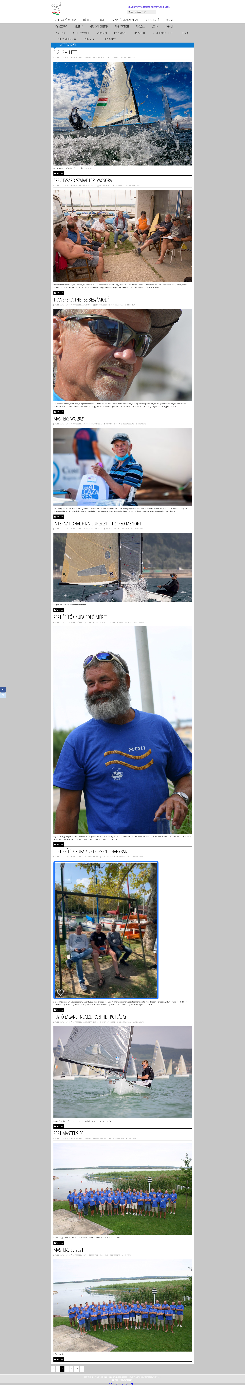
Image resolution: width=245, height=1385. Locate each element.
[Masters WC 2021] (122, 505)
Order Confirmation (66, 39)
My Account (61, 26)
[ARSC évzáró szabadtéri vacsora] (122, 281)
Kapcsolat (102, 33)
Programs (110, 39)
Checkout (185, 33)
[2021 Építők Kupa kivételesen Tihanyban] (122, 998)
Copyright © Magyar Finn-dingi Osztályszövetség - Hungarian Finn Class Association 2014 (122, 1377)
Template (125, 1380)
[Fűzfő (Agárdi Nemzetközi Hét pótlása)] (122, 1117)
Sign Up (169, 26)
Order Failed (91, 39)
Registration (122, 26)
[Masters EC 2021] (122, 1350)
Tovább (59, 173)
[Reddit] (3, 695)
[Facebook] (3, 689)
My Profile (139, 33)
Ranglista (60, 33)
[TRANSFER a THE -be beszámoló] (122, 400)
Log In (155, 26)
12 (76, 1369)
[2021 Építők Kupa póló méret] (122, 832)
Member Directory (162, 33)
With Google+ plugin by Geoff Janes (122, 1384)
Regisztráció (152, 20)
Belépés (78, 26)
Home (102, 20)
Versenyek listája (99, 26)
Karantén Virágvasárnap (125, 20)
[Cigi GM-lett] (122, 164)
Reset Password (80, 33)
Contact (170, 20)
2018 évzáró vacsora (65, 20)
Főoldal (87, 20)
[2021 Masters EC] (122, 1234)
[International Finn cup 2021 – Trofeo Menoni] (122, 601)
